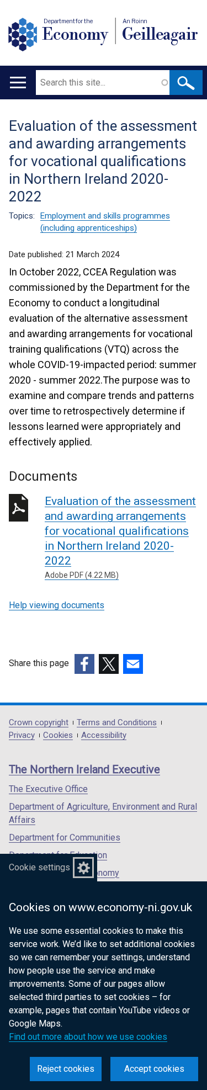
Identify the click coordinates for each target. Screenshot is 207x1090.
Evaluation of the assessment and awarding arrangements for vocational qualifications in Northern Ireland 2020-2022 (120, 537)
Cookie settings (39, 867)
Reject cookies (65, 1069)
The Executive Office (48, 789)
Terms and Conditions (117, 723)
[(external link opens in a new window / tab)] (84, 664)
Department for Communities (64, 837)
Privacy (22, 735)
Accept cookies (154, 1069)
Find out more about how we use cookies (88, 1036)
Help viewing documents (56, 605)
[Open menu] (17, 82)
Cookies (58, 735)
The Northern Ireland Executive (84, 769)
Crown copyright (38, 723)
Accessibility (103, 735)
